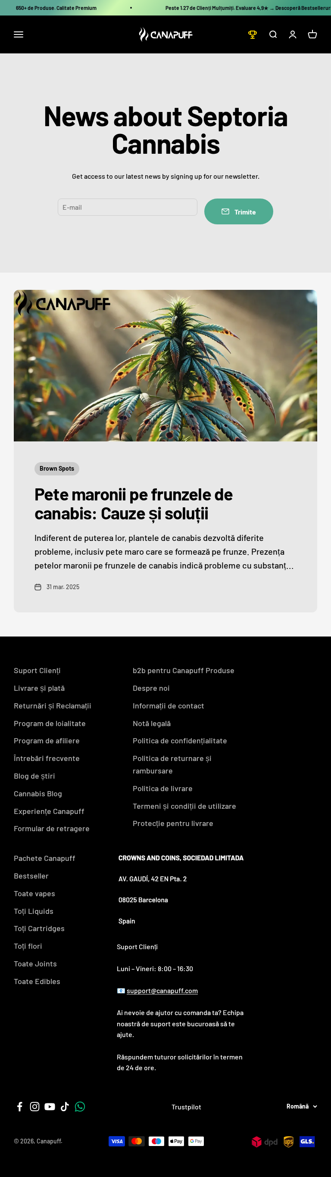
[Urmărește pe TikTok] (65, 1106)
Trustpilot (186, 1106)
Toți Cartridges (39, 928)
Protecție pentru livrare (173, 823)
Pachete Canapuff (44, 858)
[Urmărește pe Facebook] (19, 1106)
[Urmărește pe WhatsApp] (80, 1106)
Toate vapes (34, 893)
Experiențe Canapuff (49, 811)
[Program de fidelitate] (252, 34)
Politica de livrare (163, 788)
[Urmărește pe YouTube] (50, 1106)
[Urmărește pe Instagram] (35, 1106)
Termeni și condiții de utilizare (184, 806)
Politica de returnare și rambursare (172, 764)
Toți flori (28, 945)
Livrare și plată (39, 688)
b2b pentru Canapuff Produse (183, 670)
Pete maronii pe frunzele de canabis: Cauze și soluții (133, 503)
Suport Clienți (37, 670)
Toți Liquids (33, 911)
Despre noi (151, 688)
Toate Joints (35, 963)
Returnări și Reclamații (52, 705)
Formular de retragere (52, 828)
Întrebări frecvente (47, 758)
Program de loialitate (50, 723)
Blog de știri (34, 775)
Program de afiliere (47, 740)
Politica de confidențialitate (180, 740)
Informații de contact (168, 705)
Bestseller (31, 875)
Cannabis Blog (38, 793)
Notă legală (152, 723)
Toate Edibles (37, 981)
